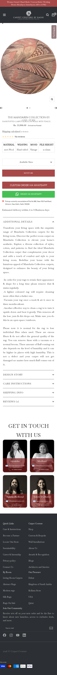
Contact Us (8, 567)
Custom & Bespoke (37, 535)
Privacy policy (9, 560)
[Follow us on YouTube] (19, 635)
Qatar (31, 603)
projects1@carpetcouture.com (43, 465)
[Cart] (53, 15)
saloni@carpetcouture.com (43, 501)
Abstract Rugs (9, 584)
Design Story (13, 374)
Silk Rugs (7, 597)
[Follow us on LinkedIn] (26, 635)
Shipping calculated (11, 131)
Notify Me (28, 173)
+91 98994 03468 (44, 469)
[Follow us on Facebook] (6, 635)
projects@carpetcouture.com (17, 465)
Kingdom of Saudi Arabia (40, 584)
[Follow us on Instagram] (13, 635)
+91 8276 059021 (44, 505)
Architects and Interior (38, 567)
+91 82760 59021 (17, 505)
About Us (32, 548)
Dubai (31, 578)
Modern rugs (9, 590)
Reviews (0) (11, 401)
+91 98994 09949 (17, 469)
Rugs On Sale (9, 603)
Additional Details (17, 221)
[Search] (47, 15)
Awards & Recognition (38, 554)
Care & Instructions (12, 529)
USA (30, 597)
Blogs (31, 560)
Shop (30, 529)
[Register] (50, 628)
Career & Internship (12, 554)
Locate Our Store (11, 542)
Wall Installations (36, 542)
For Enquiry (54, 32)
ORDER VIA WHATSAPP (31, 194)
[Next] (56, 108)
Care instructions (17, 383)
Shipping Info (13, 392)
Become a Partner (11, 535)
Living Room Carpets (13, 578)
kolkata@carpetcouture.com (16, 501)
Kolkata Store (34, 590)
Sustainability (9, 548)
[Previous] (1, 108)
